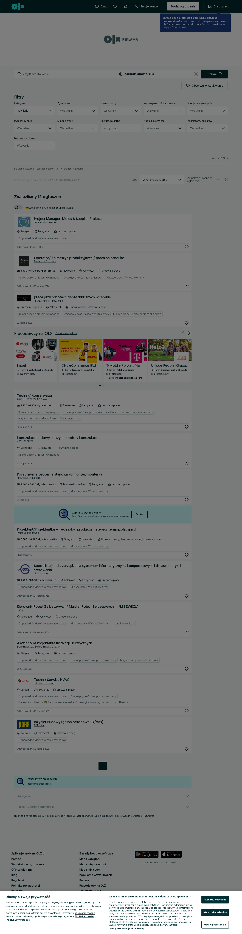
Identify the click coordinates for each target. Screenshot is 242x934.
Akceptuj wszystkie (215, 899)
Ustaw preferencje (215, 924)
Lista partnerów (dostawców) (126, 928)
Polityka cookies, (85, 916)
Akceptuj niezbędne (215, 912)
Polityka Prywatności (18, 919)
